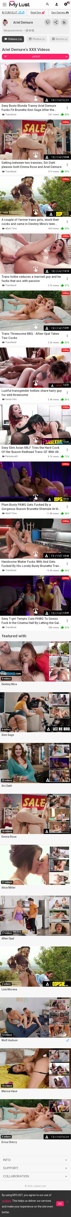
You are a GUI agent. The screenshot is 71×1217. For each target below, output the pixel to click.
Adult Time (11, 228)
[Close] (67, 1203)
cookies (6, 1200)
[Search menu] (47, 4)
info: (7, 1160)
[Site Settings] (65, 4)
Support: (10, 1168)
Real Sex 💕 (38, 12)
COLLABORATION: (16, 1176)
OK (60, 1203)
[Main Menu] (4, 4)
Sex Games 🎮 (60, 12)
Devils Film (11, 399)
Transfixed (10, 114)
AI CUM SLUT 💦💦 (13, 12)
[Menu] (56, 4)
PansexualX (11, 456)
